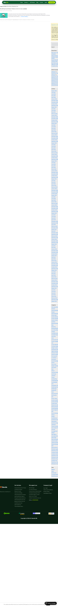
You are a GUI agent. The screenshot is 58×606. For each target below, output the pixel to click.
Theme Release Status (18, 506)
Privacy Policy (47, 491)
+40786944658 (35, 499)
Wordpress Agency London (34, 494)
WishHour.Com (55, 77)
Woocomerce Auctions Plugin (20, 487)
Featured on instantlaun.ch (5, 491)
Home (21, 2)
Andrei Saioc (10, 10)
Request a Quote (17, 490)
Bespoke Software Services (19, 501)
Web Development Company (20, 494)
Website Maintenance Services (35, 497)
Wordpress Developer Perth (34, 492)
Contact (41, 2)
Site (6, 2)
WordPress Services (18, 502)
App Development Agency (19, 496)
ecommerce (20, 19)
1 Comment (32, 19)
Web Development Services (19, 499)
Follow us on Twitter (33, 496)
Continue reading (25, 16)
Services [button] (26, 2)
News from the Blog (18, 492)
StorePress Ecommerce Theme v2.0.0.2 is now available (13, 8)
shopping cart (25, 19)
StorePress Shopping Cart (8, 19)
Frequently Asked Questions (20, 497)
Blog (37, 2)
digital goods (17, 19)
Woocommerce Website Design (35, 490)
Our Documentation (33, 489)
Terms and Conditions (48, 489)
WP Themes (32, 2)
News (3, 19)
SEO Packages (31, 487)
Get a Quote (51, 2)
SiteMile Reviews (17, 504)
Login (46, 2)
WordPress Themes (18, 489)
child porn (54, 71)
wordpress (28, 19)
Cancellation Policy (48, 493)
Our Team (46, 487)
